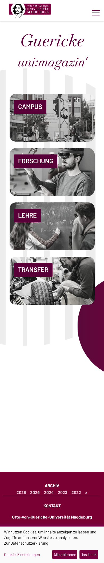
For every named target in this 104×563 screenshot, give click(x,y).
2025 (35, 492)
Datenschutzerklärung (29, 543)
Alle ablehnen (65, 554)
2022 (76, 492)
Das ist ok (89, 554)
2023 (62, 492)
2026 (21, 492)
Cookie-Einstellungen (22, 555)
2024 (49, 492)
